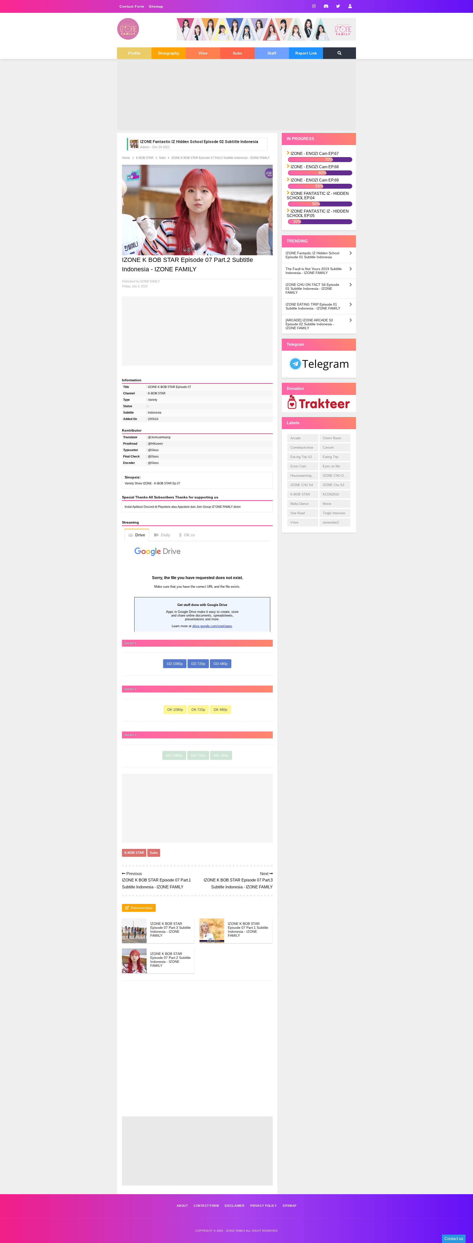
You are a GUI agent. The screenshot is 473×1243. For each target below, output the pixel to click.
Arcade (295, 438)
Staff (272, 53)
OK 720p (198, 710)
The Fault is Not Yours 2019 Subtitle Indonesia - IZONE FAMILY (314, 271)
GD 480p (221, 664)
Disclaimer (234, 1205)
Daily (165, 535)
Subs (237, 53)
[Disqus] (197, 1053)
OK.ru (189, 535)
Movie (327, 504)
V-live (294, 522)
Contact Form (131, 6)
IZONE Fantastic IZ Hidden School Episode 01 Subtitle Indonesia (199, 141)
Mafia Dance (299, 504)
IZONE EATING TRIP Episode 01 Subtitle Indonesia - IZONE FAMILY (313, 306)
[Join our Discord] (326, 6)
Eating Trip (330, 457)
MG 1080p (174, 755)
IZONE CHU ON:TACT (336, 475)
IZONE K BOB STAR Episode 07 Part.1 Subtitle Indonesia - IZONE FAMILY (248, 929)
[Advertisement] (236, 95)
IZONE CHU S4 (301, 485)
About (182, 1205)
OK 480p (220, 710)
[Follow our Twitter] (338, 6)
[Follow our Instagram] (314, 6)
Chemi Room (332, 438)
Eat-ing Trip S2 (301, 457)
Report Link (306, 53)
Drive (140, 535)
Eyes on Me (331, 466)
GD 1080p (175, 664)
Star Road (297, 513)
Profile (134, 53)
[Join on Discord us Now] (266, 39)
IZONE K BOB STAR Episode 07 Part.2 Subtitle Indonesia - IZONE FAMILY (170, 960)
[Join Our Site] (350, 6)
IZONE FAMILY (236, 1230)
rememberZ (331, 522)
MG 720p (198, 755)
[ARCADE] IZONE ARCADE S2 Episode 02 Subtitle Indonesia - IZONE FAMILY (310, 324)
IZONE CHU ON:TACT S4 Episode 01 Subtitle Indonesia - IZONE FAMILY (312, 288)
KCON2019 (331, 494)
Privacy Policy (263, 1205)
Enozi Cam (298, 466)
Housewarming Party (304, 475)
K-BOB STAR (134, 853)
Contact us (453, 1239)
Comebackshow (301, 447)
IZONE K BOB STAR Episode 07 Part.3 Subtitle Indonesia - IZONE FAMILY (170, 929)
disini (237, 507)
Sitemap (156, 6)
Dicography (168, 53)
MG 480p (221, 755)
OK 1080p (175, 710)
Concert (328, 447)
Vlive (203, 53)
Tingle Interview (334, 513)
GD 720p (198, 664)
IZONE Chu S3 (333, 485)
